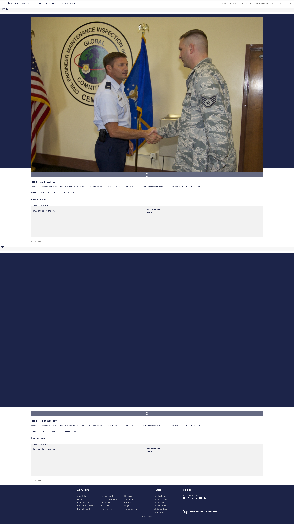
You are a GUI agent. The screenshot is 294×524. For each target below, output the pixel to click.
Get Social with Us (190, 495)
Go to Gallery (36, 241)
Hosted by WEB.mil (147, 516)
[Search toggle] (290, 3)
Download (35, 199)
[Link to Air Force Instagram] (192, 498)
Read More (150, 213)
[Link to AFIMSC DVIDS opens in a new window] (205, 498)
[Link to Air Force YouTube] (201, 498)
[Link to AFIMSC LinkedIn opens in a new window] (188, 498)
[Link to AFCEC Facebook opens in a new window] (184, 498)
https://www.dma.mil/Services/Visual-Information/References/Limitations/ (196, 218)
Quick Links (83, 490)
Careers (158, 490)
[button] (2, 3)
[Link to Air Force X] (196, 498)
